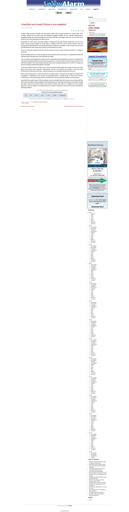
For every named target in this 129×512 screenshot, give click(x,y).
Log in (90, 500)
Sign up (59, 13)
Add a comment (25, 103)
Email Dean (97, 173)
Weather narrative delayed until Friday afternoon (97, 477)
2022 (90, 282)
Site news (91, 32)
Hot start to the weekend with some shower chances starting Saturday (97, 466)
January (93, 223)
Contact (88, 9)
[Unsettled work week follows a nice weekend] (83, 30)
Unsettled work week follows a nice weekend (43, 24)
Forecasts (32, 9)
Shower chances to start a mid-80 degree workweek (97, 462)
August (93, 214)
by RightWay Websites (64, 510)
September (94, 231)
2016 (90, 395)
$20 (42, 95)
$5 (31, 95)
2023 (90, 263)
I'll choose (62, 95)
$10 (37, 95)
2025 (90, 225)
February (93, 222)
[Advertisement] (52, 18)
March (92, 221)
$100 (54, 95)
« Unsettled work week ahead (27, 106)
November (93, 228)
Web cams (51, 9)
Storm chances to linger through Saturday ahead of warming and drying (98, 474)
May (92, 218)
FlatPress (70, 505)
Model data (73, 9)
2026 (90, 212)
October (93, 230)
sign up (65, 98)
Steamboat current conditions (97, 35)
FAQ (81, 9)
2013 (90, 451)
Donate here (97, 62)
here (89, 69)
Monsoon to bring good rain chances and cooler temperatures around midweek (97, 481)
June (92, 216)
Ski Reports (41, 9)
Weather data (62, 9)
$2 (26, 95)
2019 (90, 338)
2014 (90, 432)
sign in (48, 98)
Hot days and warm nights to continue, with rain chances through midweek (96, 494)
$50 (48, 95)
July (92, 215)
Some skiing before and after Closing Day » (74, 106)
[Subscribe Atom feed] (97, 27)
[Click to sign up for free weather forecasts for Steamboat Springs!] (97, 44)
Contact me (93, 84)
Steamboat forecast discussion (40, 101)
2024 (90, 244)
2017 (90, 376)
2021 (90, 301)
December (94, 227)
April (92, 219)
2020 (90, 319)
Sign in (68, 13)
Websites (96, 9)
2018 (90, 357)
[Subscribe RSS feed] (91, 27)
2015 (90, 414)
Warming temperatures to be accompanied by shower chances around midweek (97, 470)
